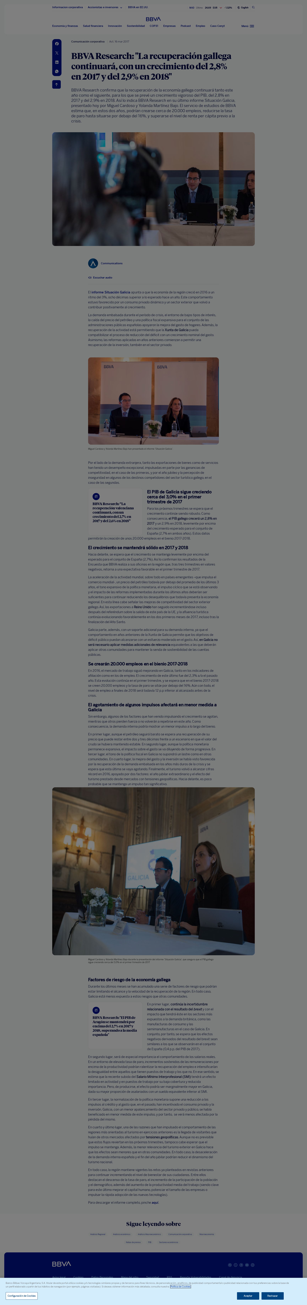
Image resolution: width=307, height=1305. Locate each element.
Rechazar (272, 1296)
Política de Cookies (181, 1286)
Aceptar (248, 1296)
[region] (153, 1291)
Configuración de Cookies (22, 1296)
